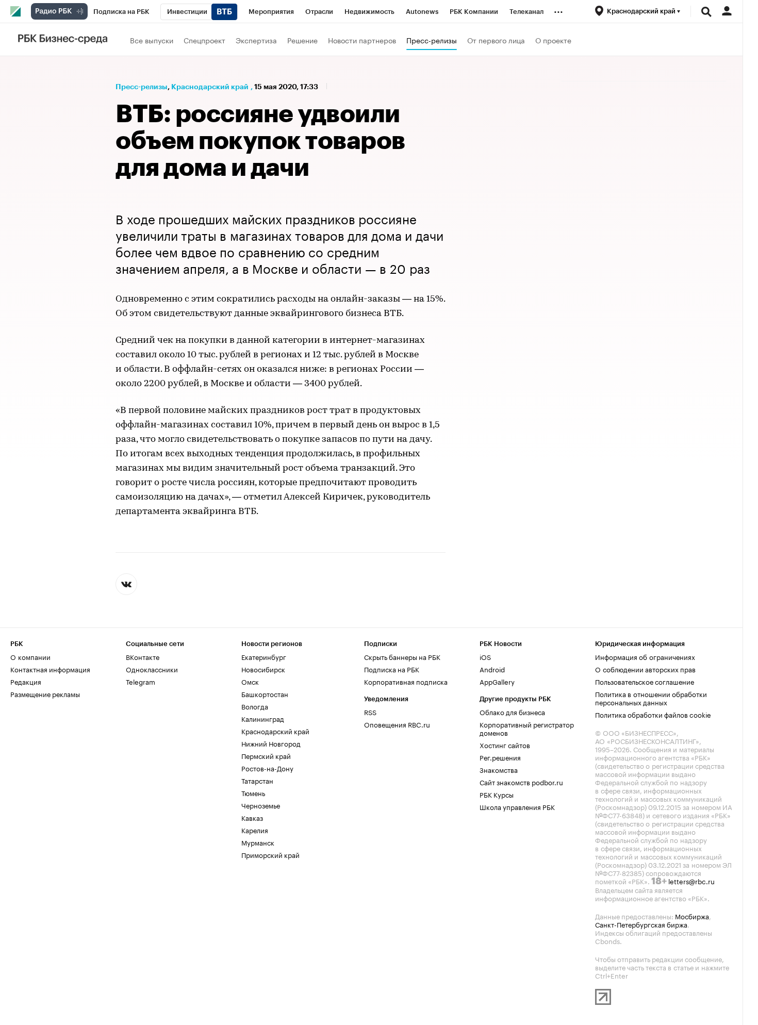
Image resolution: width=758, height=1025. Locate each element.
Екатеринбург (263, 656)
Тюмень (253, 792)
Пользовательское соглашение (644, 681)
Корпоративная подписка (406, 681)
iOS (485, 656)
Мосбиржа (692, 916)
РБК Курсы (497, 794)
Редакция (25, 681)
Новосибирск (263, 669)
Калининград (262, 718)
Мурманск (257, 842)
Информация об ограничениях (645, 656)
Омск (250, 681)
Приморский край (270, 854)
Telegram (140, 681)
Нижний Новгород (271, 743)
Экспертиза (256, 39)
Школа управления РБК (517, 806)
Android (492, 669)
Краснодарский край (210, 86)
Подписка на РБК (391, 669)
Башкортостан (264, 693)
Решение (302, 39)
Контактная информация (50, 669)
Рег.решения (500, 757)
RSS (370, 711)
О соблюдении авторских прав (645, 669)
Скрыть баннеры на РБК (402, 656)
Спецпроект (204, 39)
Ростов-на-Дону (267, 768)
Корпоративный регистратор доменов (527, 728)
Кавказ (252, 817)
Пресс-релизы (431, 39)
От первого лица (496, 39)
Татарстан (257, 780)
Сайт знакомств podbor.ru (521, 781)
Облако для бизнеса (512, 711)
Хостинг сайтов (505, 744)
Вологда (254, 706)
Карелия (254, 829)
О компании (30, 656)
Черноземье (260, 805)
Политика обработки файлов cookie (653, 714)
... (558, 10)
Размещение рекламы (45, 693)
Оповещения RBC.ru (397, 724)
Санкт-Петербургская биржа (641, 924)
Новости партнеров (362, 39)
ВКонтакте (142, 656)
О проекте (553, 39)
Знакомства (499, 769)
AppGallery (497, 681)
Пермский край (266, 755)
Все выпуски (151, 39)
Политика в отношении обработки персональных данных (651, 697)
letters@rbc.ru (691, 880)
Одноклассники (152, 669)
